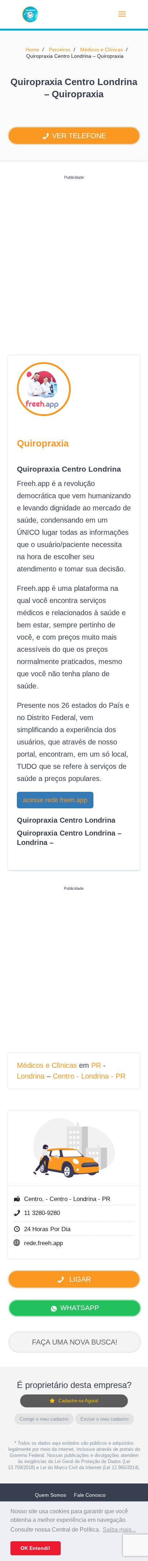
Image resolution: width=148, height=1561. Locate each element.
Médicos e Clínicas (101, 49)
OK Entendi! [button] (35, 1548)
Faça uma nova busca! (74, 1342)
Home (32, 49)
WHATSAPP (79, 1308)
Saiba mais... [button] (119, 1530)
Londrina (31, 1076)
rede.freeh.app (43, 1243)
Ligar (79, 1279)
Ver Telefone (79, 136)
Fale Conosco (90, 1495)
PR (96, 1065)
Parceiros (59, 49)
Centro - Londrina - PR (89, 1076)
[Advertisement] (74, 257)
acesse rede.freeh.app (55, 800)
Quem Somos (50, 1495)
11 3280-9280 (42, 1213)
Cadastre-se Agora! (78, 1400)
